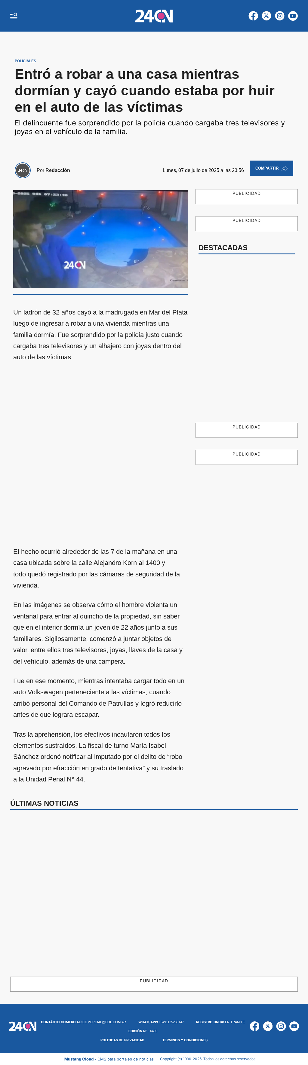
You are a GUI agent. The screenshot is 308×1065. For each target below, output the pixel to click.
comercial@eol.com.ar (83, 1022)
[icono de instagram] (280, 16)
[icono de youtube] (293, 16)
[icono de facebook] (253, 16)
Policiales (25, 61)
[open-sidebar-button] (13, 16)
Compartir (267, 168)
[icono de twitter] (266, 16)
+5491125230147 (161, 1022)
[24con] (154, 16)
